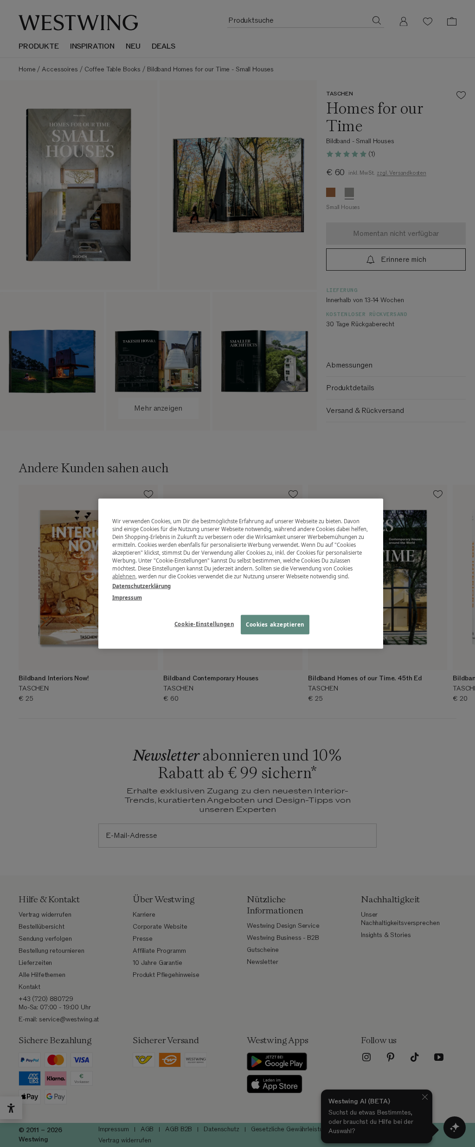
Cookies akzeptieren (275, 624)
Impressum (127, 597)
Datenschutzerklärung (141, 586)
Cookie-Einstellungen (204, 624)
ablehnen (123, 576)
